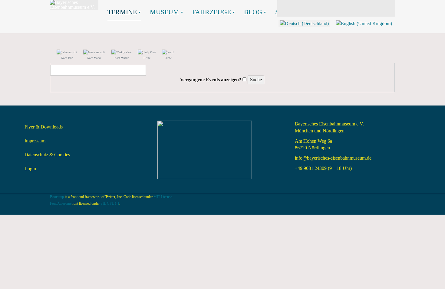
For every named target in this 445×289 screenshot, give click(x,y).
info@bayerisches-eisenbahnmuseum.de (333, 158)
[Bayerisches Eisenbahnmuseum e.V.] (74, 5)
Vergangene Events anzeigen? (210, 79)
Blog (253, 12)
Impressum (35, 140)
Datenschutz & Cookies (47, 154)
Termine (122, 12)
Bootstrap (57, 197)
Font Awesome (60, 203)
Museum (164, 12)
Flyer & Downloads (44, 126)
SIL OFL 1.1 (110, 203)
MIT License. (163, 197)
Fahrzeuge (211, 12)
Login (30, 168)
